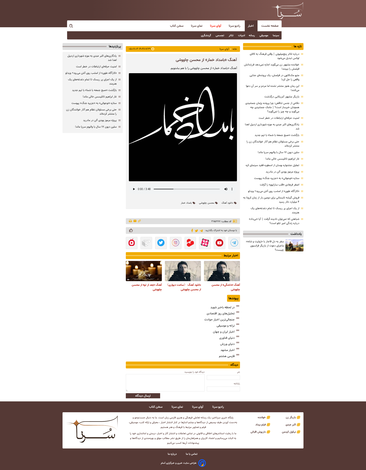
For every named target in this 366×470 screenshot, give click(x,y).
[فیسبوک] (191, 230)
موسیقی (264, 35)
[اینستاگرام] (175, 243)
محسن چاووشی (206, 203)
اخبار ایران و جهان (224, 331)
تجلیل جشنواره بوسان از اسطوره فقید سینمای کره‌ (272, 165)
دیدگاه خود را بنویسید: (194, 372)
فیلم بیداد (260, 425)
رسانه (252, 35)
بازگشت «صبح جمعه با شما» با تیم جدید (277, 135)
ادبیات (241, 35)
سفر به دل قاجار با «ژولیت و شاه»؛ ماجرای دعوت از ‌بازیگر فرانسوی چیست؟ (265, 245)
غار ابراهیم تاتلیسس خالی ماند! (282, 159)
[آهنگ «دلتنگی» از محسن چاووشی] (222, 271)
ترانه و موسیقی (226, 325)
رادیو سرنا (235, 25)
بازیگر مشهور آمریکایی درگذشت (281, 97)
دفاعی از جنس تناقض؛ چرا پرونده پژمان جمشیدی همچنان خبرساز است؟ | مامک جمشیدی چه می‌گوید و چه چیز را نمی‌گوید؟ (272, 107)
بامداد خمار (186, 203)
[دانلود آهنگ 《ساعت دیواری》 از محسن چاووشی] (183, 271)
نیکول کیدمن (289, 432)
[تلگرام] (200, 230)
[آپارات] (204, 243)
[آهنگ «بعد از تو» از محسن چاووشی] (144, 271)
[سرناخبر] (287, 10)
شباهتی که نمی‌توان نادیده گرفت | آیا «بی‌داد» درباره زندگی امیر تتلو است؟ (274, 221)
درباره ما (172, 454)
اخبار (251, 25)
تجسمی (220, 35)
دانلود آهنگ (227, 203)
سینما (276, 35)
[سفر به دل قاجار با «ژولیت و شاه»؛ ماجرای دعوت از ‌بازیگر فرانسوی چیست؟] (294, 245)
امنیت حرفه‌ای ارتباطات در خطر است (279, 118)
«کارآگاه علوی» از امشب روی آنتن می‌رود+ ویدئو (273, 191)
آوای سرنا (216, 25)
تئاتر (231, 35)
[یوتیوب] (219, 243)
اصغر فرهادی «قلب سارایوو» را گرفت (279, 185)
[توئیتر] (195, 230)
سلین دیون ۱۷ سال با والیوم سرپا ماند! (278, 152)
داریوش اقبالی (258, 432)
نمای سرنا (197, 25)
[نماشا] (131, 243)
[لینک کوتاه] (139, 221)
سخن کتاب (177, 25)
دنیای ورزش (227, 344)
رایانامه (237, 383)
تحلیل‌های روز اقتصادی (221, 313)
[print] (130, 221)
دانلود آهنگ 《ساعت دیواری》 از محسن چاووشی (183, 287)
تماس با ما (192, 454)
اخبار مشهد (228, 350)
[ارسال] (135, 221)
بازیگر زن (291, 417)
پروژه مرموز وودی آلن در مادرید (282, 172)
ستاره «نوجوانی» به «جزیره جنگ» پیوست (276, 178)
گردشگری (206, 35)
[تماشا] (190, 243)
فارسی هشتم (227, 356)
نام (238, 372)
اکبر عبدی (291, 425)
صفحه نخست (270, 25)
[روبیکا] (146, 243)
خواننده (262, 417)
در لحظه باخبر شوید (222, 307)
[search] (71, 26)
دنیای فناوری (227, 337)
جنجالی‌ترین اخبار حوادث (219, 319)
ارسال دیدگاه (143, 395)
